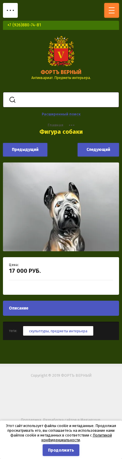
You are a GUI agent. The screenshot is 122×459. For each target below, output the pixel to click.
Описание (18, 308)
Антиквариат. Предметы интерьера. (61, 78)
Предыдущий (25, 149)
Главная (55, 125)
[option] (61, 206)
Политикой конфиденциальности (76, 437)
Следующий (98, 149)
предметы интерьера (69, 331)
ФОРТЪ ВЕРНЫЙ (61, 72)
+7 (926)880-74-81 (24, 25)
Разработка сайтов (60, 420)
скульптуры (39, 331)
